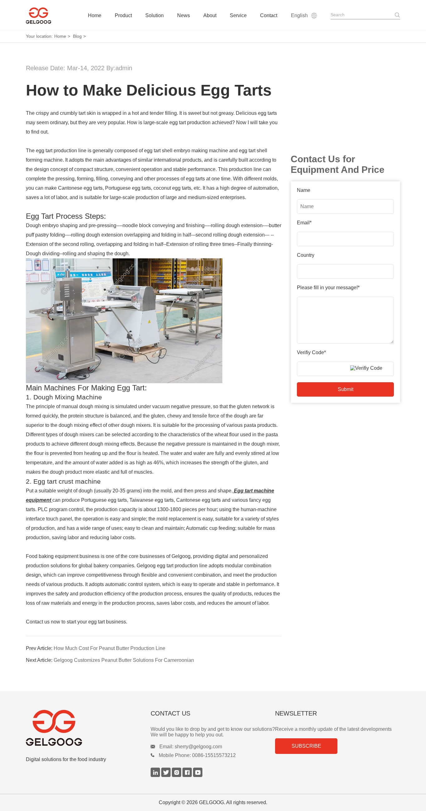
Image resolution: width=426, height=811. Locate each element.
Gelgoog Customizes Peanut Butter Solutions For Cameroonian (123, 660)
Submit (345, 389)
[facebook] (187, 775)
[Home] (38, 15)
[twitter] (166, 775)
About (209, 15)
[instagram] (177, 775)
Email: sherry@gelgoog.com (190, 746)
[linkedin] (156, 775)
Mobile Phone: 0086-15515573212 (197, 755)
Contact (268, 15)
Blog (77, 36)
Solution (154, 15)
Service (238, 15)
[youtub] (197, 775)
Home (94, 15)
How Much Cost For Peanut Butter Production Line (108, 648)
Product (123, 15)
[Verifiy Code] (370, 368)
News (183, 15)
